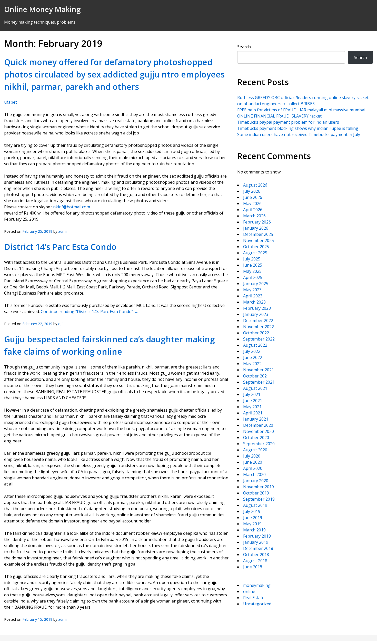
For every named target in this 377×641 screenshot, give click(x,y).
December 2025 (258, 234)
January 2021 (255, 419)
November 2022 (258, 326)
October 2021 (256, 376)
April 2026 (252, 209)
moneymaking (257, 585)
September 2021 (259, 382)
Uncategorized (257, 604)
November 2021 (258, 370)
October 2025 (256, 246)
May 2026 (252, 203)
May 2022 (252, 363)
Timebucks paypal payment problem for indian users (288, 122)
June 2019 (252, 517)
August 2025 (255, 253)
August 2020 (255, 450)
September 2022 (259, 339)
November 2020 (258, 431)
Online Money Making (42, 9)
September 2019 (259, 499)
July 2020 (251, 456)
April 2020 (252, 468)
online (249, 591)
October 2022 (256, 333)
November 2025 (258, 240)
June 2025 (252, 265)
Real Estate (253, 597)
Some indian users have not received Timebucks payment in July (298, 134)
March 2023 (254, 302)
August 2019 (255, 505)
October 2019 (256, 493)
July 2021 (251, 394)
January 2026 (255, 228)
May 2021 (252, 407)
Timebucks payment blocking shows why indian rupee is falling (297, 128)
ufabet (10, 102)
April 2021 (252, 413)
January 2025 (255, 283)
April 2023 (252, 296)
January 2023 (255, 314)
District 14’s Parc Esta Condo (60, 246)
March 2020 (254, 474)
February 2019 (257, 536)
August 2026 (255, 185)
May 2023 (252, 290)
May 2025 (252, 271)
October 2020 (256, 437)
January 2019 (255, 542)
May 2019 (252, 524)
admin (63, 231)
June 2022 (252, 357)
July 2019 (251, 511)
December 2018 (258, 548)
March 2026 (254, 216)
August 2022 (255, 345)
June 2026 (252, 197)
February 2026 (257, 222)
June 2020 (252, 462)
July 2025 (251, 259)
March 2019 (254, 530)
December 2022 (258, 320)
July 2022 (251, 351)
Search (244, 47)
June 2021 (252, 400)
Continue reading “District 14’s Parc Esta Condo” (89, 311)
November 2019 (258, 487)
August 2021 (255, 388)
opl (60, 323)
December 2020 (258, 425)
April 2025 (252, 277)
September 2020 (259, 443)
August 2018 (255, 561)
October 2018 (256, 554)
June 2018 (252, 567)
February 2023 (257, 308)
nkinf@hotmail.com (71, 207)
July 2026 (251, 191)
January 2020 (255, 480)
